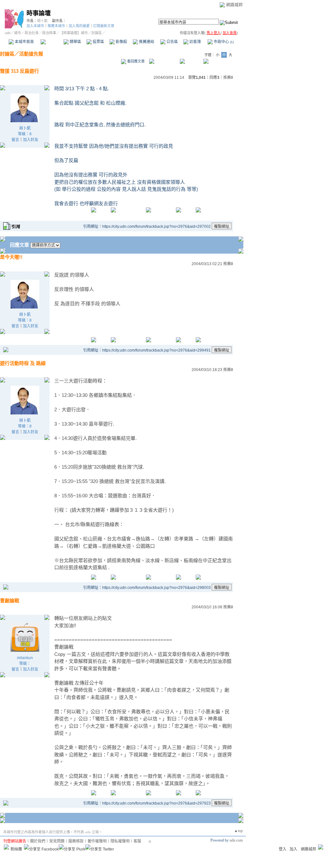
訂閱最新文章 (103, 26)
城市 (17, 33)
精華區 (75, 42)
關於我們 (37, 841)
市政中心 (223, 42)
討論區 (52, 42)
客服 (137, 841)
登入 (282, 849)
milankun (25, 658)
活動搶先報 (31, 53)
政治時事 (49, 33)
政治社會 (32, 33)
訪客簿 (194, 42)
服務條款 (76, 841)
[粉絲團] (6, 847)
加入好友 (30, 139)
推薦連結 (146, 42)
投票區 (98, 42)
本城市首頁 (24, 42)
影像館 (121, 42)
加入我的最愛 (79, 26)
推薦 (228, 77)
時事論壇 (39, 13)
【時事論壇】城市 (74, 33)
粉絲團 (16, 849)
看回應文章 (135, 61)
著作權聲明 (97, 841)
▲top (238, 830)
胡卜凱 (42, 21)
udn (8, 33)
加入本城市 (35, 26)
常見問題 (57, 841)
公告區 (171, 42)
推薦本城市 (56, 26)
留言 (15, 139)
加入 (293, 849)
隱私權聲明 (120, 841)
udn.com (236, 840)
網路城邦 (234, 4)
